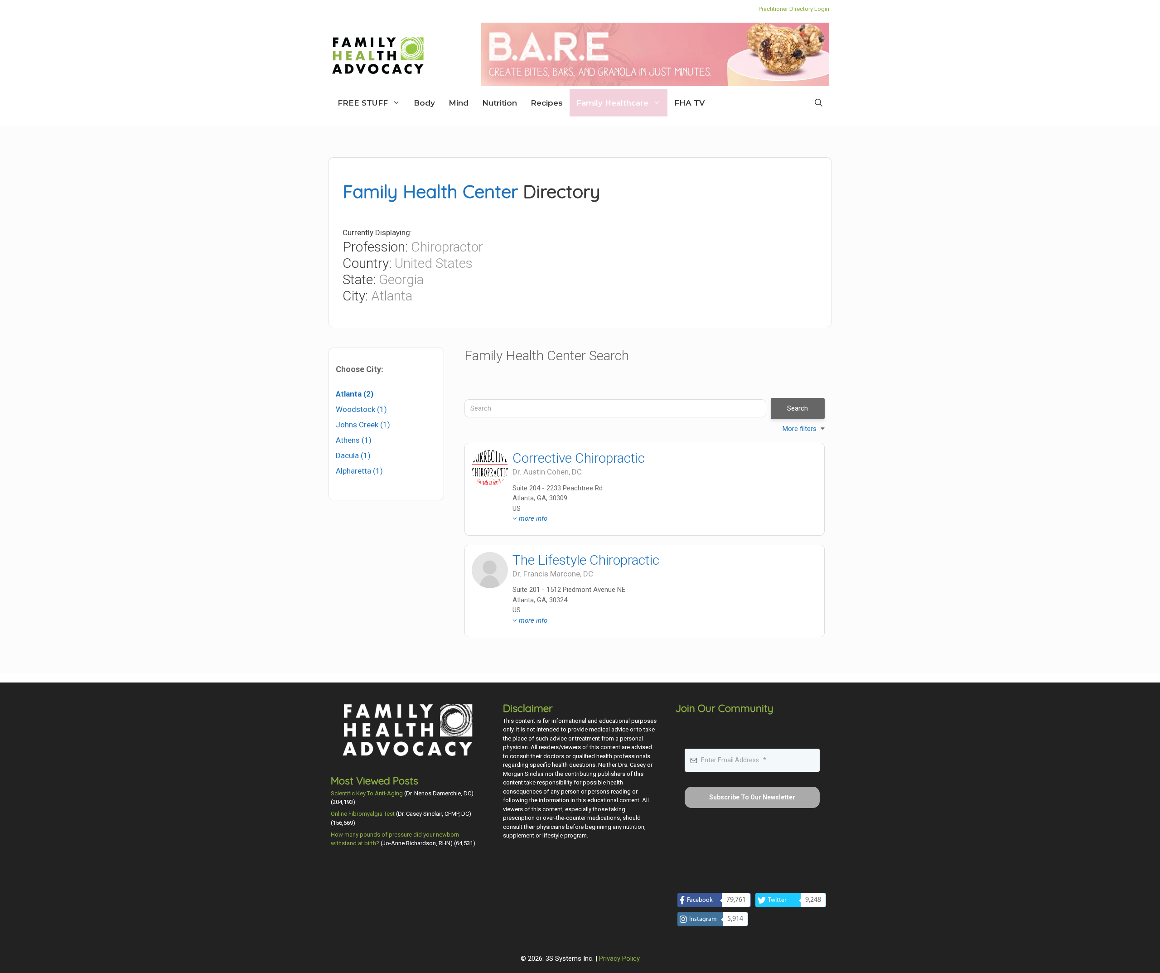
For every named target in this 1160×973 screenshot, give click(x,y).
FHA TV (689, 102)
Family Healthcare (612, 102)
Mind (459, 102)
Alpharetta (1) (359, 470)
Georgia (401, 279)
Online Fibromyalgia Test (363, 813)
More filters (800, 429)
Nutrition (499, 102)
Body (424, 102)
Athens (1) (354, 440)
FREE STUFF (363, 102)
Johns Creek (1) (363, 424)
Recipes (547, 102)
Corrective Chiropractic (578, 458)
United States (434, 263)
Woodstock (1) (361, 409)
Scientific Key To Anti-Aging (367, 793)
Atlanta (391, 296)
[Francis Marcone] (490, 570)
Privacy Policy (619, 958)
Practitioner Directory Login (794, 8)
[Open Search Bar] (818, 102)
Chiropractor (447, 247)
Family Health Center (430, 191)
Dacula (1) (353, 455)
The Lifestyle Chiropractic (585, 560)
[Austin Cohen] (490, 468)
